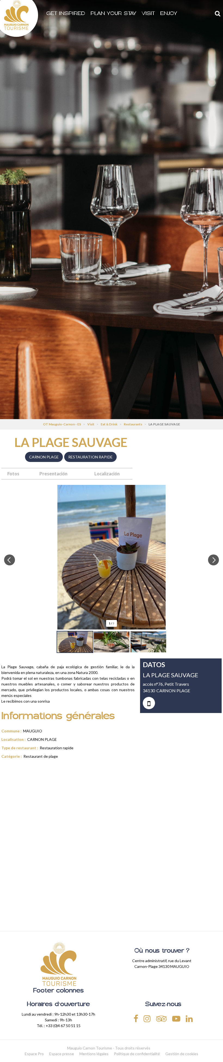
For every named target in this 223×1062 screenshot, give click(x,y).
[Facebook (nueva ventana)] (136, 1018)
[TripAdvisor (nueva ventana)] (161, 1018)
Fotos (13, 473)
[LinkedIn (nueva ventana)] (189, 1018)
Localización (107, 473)
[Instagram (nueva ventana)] (147, 1018)
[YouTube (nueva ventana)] (176, 1018)
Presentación (53, 473)
